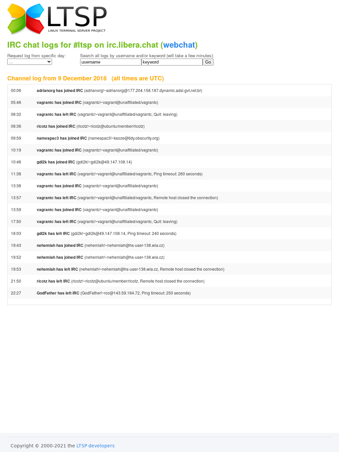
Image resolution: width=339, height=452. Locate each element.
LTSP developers (95, 445)
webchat (179, 44)
